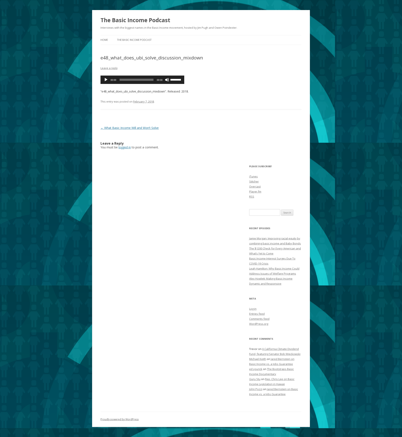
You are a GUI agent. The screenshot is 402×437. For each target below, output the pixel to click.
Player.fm (255, 191)
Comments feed (259, 319)
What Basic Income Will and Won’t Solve (129, 128)
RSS (251, 196)
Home (104, 40)
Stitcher (254, 181)
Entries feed (257, 314)
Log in (252, 309)
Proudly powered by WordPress (119, 419)
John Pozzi (255, 389)
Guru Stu (254, 379)
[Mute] (167, 80)
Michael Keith (257, 359)
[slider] (176, 79)
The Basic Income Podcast (135, 20)
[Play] (106, 80)
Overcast (255, 186)
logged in (125, 147)
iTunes (253, 176)
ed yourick (255, 369)
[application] (142, 80)
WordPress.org (258, 324)
